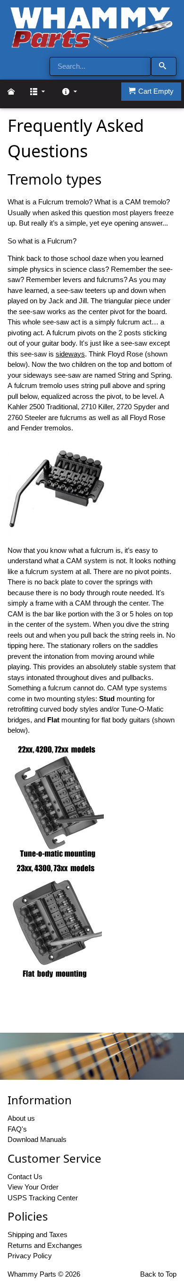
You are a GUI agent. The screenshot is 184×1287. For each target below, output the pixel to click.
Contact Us (25, 1177)
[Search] (163, 66)
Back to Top (158, 1274)
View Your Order (33, 1187)
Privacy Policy (30, 1256)
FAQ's (17, 1129)
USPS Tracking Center (43, 1198)
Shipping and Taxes (37, 1234)
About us (21, 1118)
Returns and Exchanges (45, 1245)
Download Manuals (37, 1139)
